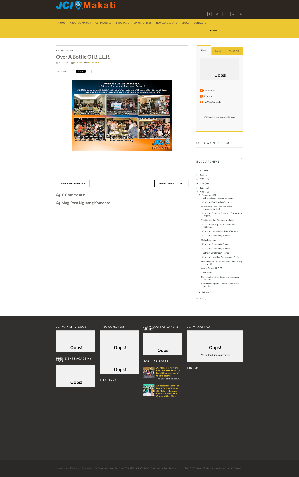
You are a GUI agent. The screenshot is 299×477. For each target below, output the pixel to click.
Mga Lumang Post (171, 183)
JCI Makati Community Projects (215, 235)
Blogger (231, 117)
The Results (206, 272)
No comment (93, 62)
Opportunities (142, 22)
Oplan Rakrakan (208, 240)
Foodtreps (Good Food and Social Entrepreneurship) (216, 207)
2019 (202, 179)
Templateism (170, 468)
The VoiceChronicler (212, 102)
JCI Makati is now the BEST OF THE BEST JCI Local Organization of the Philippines (168, 371)
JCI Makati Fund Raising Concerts (216, 202)
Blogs (185, 22)
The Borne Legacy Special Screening (217, 198)
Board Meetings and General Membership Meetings (220, 284)
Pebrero (206, 292)
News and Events (166, 22)
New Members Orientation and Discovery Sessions (220, 278)
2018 (202, 183)
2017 (202, 188)
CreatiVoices (209, 90)
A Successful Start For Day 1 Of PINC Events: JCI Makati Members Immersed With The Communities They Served (161, 392)
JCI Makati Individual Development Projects (221, 257)
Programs (122, 22)
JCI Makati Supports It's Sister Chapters (219, 231)
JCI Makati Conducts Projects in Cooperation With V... (221, 214)
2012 (202, 192)
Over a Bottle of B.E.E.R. (212, 268)
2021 (202, 174)
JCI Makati (63, 62)
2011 (202, 298)
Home (61, 22)
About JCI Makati (80, 22)
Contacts (200, 22)
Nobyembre (207, 195)
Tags (218, 51)
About (204, 50)
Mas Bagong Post (73, 183)
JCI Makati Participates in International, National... (219, 225)
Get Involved (103, 22)
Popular (233, 51)
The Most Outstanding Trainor (215, 253)
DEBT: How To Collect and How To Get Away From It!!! (221, 262)
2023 (202, 170)
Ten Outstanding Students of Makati (217, 220)
